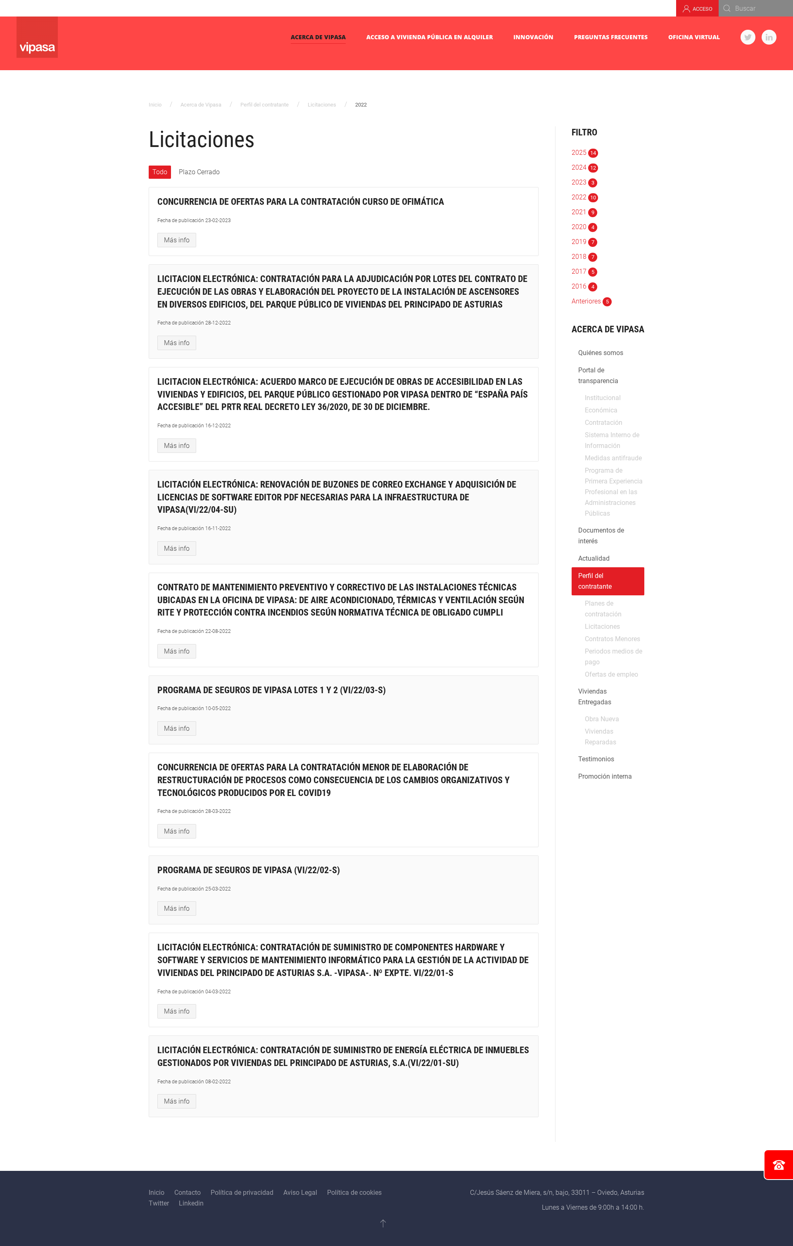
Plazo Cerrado (199, 172)
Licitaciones (322, 105)
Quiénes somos (600, 353)
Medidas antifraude (613, 458)
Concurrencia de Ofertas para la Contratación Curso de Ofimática (300, 202)
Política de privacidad (242, 1192)
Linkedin (191, 1203)
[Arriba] (383, 1223)
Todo (159, 172)
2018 (583, 257)
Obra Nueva (602, 719)
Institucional (603, 398)
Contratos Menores (612, 639)
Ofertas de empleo (611, 674)
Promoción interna (605, 776)
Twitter (159, 1203)
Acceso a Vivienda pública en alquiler (429, 37)
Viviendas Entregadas (594, 696)
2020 (583, 227)
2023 (583, 182)
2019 (583, 242)
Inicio (155, 105)
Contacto (187, 1192)
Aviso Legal (300, 1192)
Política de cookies (354, 1192)
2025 (584, 152)
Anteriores (590, 301)
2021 (583, 212)
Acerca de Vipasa (318, 37)
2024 (584, 167)
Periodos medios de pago (613, 656)
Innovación (533, 37)
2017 (583, 271)
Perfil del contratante (264, 105)
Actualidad (594, 558)
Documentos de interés (601, 535)
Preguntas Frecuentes (611, 37)
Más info (177, 240)
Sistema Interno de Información (612, 440)
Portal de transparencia (598, 375)
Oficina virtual (694, 37)
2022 (584, 197)
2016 (583, 286)
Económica (601, 410)
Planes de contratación (603, 608)
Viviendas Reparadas (600, 736)
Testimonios (596, 759)
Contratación (603, 422)
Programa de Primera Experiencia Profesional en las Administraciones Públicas (614, 492)
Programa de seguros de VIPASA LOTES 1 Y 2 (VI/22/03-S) (271, 690)
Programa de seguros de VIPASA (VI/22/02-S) (248, 870)
